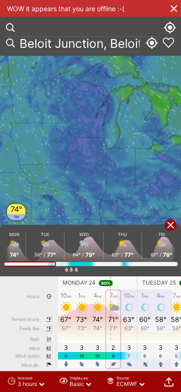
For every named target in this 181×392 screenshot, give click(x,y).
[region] (90, 196)
